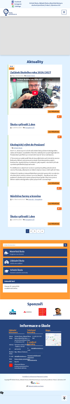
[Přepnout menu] (64, 12)
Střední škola (30, 76)
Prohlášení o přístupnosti (29, 376)
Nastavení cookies (42, 376)
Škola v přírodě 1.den (22, 216)
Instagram (18, 4)
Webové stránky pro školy (36, 386)
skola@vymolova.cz (20, 356)
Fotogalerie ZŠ (29, 127)
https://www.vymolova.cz (22, 359)
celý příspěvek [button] (53, 111)
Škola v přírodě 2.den (22, 124)
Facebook (18, 2)
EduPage (18, 6)
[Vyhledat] (65, 245)
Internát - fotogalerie (35, 199)
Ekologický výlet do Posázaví (27, 144)
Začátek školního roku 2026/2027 (30, 72)
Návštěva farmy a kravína (25, 196)
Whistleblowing (32, 360)
